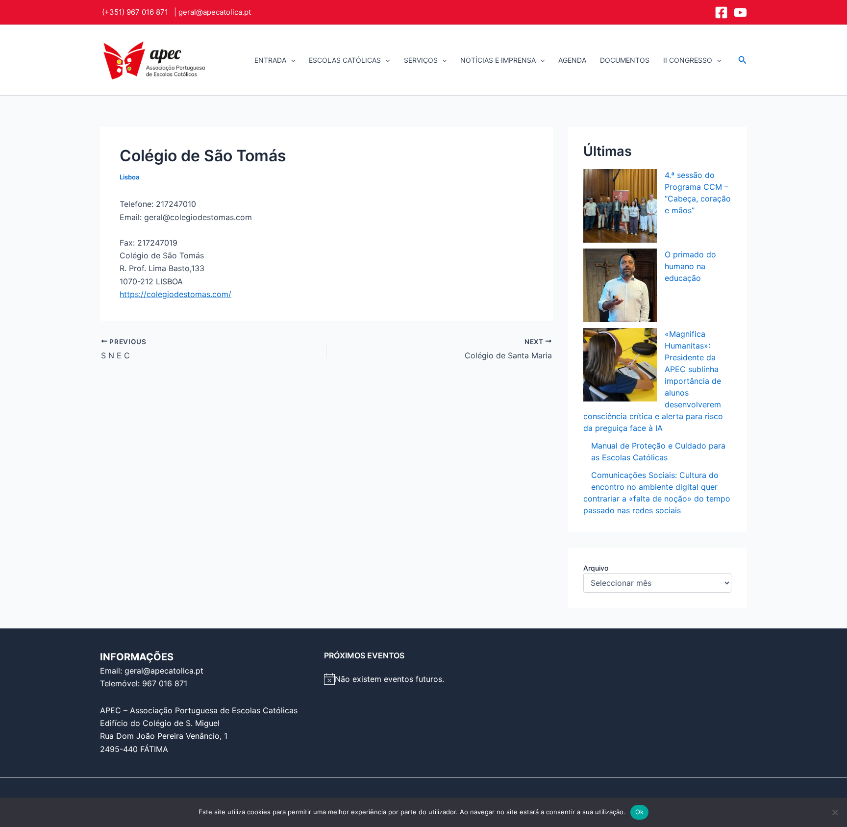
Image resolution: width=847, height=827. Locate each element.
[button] (290, 60)
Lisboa (129, 177)
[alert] (423, 679)
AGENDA (572, 60)
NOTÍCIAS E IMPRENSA (498, 60)
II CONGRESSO (687, 60)
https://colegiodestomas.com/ (175, 294)
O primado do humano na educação (690, 266)
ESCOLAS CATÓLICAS (345, 60)
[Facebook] (721, 12)
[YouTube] (740, 12)
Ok (639, 812)
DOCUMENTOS (624, 60)
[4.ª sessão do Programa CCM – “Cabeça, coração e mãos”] (620, 206)
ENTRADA (270, 60)
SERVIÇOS (421, 60)
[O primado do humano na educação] (620, 285)
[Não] (835, 812)
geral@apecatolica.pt (214, 12)
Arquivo (595, 568)
